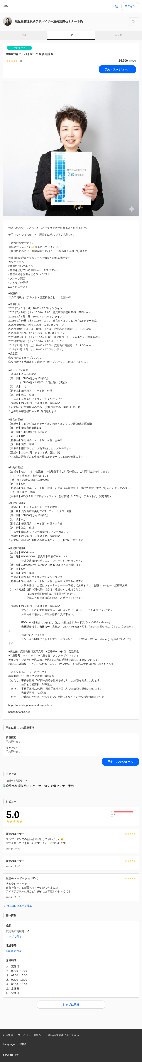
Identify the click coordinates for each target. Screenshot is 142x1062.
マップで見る (14, 936)
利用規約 (8, 1035)
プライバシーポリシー (31, 1035)
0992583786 (13, 951)
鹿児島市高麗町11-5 (17, 780)
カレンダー (118, 35)
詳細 (24, 35)
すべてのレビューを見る (18, 905)
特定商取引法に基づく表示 (63, 1035)
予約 (71, 35)
